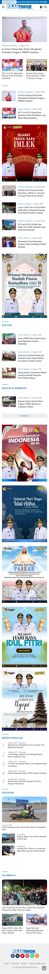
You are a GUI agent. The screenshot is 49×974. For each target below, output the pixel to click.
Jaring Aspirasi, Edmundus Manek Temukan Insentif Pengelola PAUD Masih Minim (32, 375)
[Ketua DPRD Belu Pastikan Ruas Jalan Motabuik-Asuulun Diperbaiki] (9, 340)
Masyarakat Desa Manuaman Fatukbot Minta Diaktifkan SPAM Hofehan (32, 244)
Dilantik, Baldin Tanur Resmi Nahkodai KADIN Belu (31, 838)
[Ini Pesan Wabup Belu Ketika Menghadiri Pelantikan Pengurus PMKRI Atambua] (24, 29)
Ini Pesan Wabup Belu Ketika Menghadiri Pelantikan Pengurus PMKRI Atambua (31, 98)
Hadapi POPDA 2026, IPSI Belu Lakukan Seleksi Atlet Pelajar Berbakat (12, 930)
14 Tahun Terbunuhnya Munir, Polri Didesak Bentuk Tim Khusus (27, 765)
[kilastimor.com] (19, 7)
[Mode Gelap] (41, 7)
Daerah (20, 109)
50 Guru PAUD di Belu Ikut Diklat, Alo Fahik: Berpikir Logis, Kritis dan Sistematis (32, 227)
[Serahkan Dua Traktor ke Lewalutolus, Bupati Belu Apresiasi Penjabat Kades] (8, 850)
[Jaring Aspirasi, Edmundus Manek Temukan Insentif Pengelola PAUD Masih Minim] (9, 374)
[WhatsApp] (32, 956)
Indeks (6, 964)
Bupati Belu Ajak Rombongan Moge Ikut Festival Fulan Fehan (34, 930)
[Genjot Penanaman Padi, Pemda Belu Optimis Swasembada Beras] (24, 809)
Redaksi (24, 964)
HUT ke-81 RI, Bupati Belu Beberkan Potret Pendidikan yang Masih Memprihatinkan (12, 75)
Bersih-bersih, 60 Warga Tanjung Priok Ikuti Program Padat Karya (24, 782)
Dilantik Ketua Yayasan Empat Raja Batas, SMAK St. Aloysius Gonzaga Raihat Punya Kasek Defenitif (35, 75)
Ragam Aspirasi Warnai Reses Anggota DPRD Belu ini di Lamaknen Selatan (30, 404)
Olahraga (28, 204)
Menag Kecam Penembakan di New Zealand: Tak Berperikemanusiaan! (26, 746)
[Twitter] (18, 956)
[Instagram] (27, 956)
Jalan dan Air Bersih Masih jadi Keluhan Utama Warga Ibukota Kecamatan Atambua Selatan (31, 358)
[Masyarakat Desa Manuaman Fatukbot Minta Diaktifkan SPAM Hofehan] (9, 243)
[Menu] (3, 7)
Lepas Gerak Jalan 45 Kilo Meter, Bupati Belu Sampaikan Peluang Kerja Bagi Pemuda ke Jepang (32, 210)
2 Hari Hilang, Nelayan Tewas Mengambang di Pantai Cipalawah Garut (25, 755)
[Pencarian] (45, 7)
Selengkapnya (24, 416)
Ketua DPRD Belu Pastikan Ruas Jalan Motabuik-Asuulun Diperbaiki (32, 341)
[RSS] (37, 956)
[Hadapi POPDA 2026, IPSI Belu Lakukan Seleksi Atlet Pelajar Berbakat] (12, 920)
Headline (5, 45)
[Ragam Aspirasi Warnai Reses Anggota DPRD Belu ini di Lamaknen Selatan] (9, 402)
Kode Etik (15, 964)
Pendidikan (13, 45)
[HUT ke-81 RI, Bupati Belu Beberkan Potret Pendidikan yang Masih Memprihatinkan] (12, 65)
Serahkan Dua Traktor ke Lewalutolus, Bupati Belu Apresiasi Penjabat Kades (31, 850)
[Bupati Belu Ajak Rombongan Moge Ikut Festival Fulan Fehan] (36, 920)
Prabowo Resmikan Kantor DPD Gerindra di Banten (27, 773)
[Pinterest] (22, 956)
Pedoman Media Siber (37, 964)
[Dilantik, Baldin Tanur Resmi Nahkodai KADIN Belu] (8, 838)
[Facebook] (13, 956)
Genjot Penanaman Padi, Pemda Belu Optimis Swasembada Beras (24, 828)
